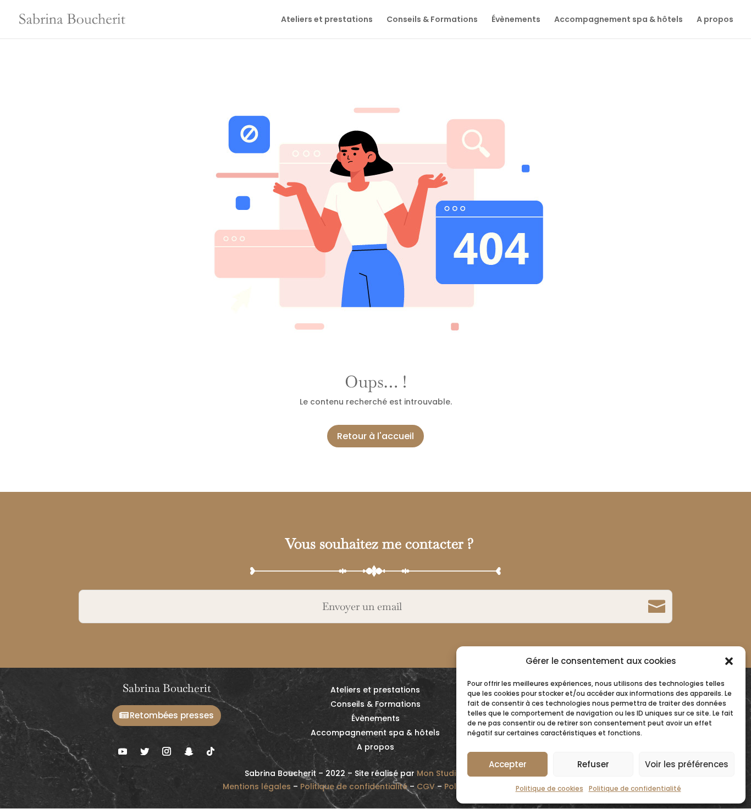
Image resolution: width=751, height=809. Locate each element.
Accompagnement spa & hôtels (618, 20)
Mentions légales (257, 786)
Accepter (508, 764)
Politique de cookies (549, 788)
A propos (715, 20)
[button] (729, 661)
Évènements (516, 20)
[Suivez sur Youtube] (122, 751)
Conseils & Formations (432, 20)
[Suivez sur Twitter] (144, 751)
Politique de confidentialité (635, 788)
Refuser (593, 764)
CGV (426, 786)
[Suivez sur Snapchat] (188, 751)
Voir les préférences (686, 764)
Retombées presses (172, 715)
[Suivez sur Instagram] (166, 751)
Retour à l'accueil (375, 436)
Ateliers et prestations (327, 20)
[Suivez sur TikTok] (210, 751)
